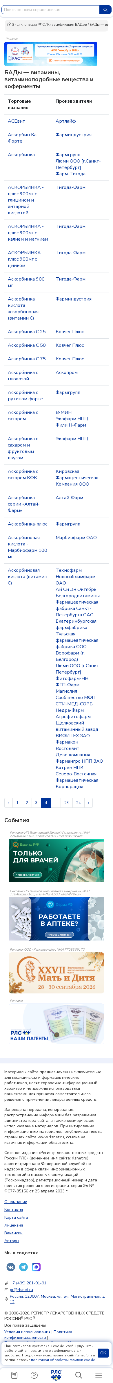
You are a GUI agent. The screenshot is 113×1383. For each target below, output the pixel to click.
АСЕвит (16, 121)
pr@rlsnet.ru (21, 1289)
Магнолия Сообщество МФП (75, 694)
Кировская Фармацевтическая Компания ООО (77, 477)
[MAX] (36, 1267)
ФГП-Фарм (67, 685)
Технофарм (69, 570)
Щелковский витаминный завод (77, 726)
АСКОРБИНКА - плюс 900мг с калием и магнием (28, 232)
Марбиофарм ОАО (76, 537)
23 (66, 802)
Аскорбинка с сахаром (23, 415)
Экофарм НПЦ (72, 419)
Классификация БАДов (67, 24)
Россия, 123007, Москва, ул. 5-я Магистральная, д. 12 (57, 1299)
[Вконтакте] (10, 1267)
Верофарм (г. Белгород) (70, 656)
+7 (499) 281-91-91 (28, 1283)
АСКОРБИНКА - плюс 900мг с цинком (26, 259)
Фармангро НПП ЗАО (79, 761)
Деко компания (73, 755)
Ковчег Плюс (70, 332)
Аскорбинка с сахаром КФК (23, 474)
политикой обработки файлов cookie (63, 1360)
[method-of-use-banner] (50, 53)
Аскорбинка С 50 (27, 345)
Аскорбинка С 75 (27, 359)
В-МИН (64, 412)
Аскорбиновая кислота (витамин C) (27, 576)
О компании (15, 1202)
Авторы (11, 1241)
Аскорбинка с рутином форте (25, 395)
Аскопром (67, 372)
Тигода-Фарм (70, 187)
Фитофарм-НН (72, 678)
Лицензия (13, 1225)
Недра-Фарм (70, 710)
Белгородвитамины (78, 596)
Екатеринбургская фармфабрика (76, 624)
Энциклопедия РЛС (28, 24)
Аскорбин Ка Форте (22, 138)
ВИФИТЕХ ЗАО (73, 736)
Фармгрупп (68, 155)
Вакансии (13, 1233)
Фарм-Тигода (70, 174)
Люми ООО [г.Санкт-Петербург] (78, 164)
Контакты (13, 1209)
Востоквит (67, 748)
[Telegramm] (23, 1267)
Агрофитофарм (73, 716)
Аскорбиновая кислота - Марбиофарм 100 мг (27, 547)
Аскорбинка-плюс (27, 524)
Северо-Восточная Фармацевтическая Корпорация (77, 780)
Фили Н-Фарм (71, 425)
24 (78, 802)
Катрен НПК (69, 767)
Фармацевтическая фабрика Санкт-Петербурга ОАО (77, 608)
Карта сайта (16, 1217)
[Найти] (105, 9)
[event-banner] (56, 972)
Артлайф (66, 121)
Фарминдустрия (74, 135)
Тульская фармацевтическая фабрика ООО (77, 640)
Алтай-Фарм (69, 498)
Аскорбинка (21, 155)
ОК (103, 1353)
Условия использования (27, 1332)
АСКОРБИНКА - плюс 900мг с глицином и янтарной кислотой (26, 200)
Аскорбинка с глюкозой (23, 375)
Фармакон (67, 742)
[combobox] (50, 9)
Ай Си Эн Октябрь (76, 589)
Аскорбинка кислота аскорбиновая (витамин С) (23, 308)
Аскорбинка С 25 (27, 332)
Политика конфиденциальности (38, 1334)
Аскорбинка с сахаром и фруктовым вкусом (23, 448)
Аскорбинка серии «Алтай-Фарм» (24, 504)
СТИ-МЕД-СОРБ (74, 704)
